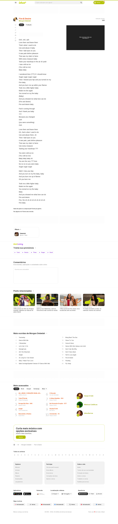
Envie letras (49, 473)
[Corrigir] (15, 38)
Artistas (17, 470)
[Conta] (103, 2)
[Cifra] (15, 33)
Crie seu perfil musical (52, 467)
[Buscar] (81, 2)
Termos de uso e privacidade (85, 470)
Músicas (17, 467)
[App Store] (27, 493)
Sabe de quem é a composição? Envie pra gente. (27, 208)
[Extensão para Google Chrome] (41, 493)
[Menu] (15, 2)
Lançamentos (19, 481)
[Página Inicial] (14, 445)
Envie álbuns (49, 470)
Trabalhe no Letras (82, 479)
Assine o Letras (50, 479)
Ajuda (78, 467)
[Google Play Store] (17, 493)
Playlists (17, 476)
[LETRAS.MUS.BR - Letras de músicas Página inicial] (22, 2)
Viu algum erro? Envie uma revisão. (23, 211)
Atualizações (18, 479)
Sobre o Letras (81, 476)
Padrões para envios (83, 481)
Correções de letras (52, 476)
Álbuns (17, 473)
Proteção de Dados (82, 473)
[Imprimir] (15, 35)
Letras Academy (59, 244)
